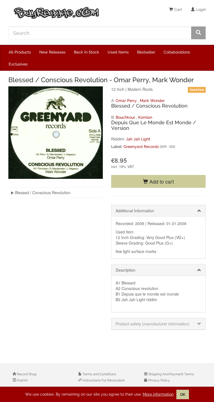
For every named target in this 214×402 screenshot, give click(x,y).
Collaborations (177, 52)
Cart (177, 9)
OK (182, 394)
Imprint (22, 380)
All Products (20, 52)
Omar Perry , (128, 100)
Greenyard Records (141, 146)
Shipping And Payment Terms (170, 374)
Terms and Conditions (99, 374)
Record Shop (26, 374)
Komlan (145, 117)
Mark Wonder (152, 100)
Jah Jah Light (138, 139)
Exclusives (18, 64)
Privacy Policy (158, 380)
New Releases (52, 52)
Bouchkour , (127, 117)
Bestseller (146, 52)
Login (200, 9)
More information (158, 394)
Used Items (118, 52)
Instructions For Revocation (103, 380)
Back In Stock (86, 52)
